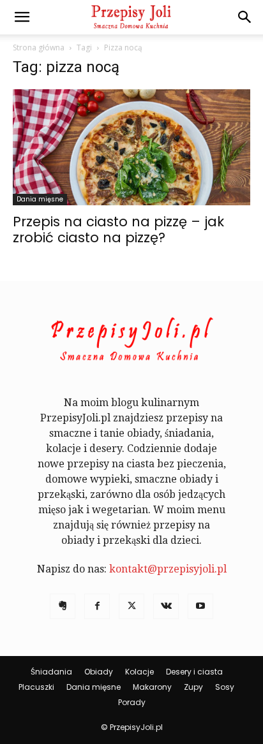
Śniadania (51, 671)
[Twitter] (131, 606)
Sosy (224, 687)
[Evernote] (62, 606)
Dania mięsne (40, 199)
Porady (132, 702)
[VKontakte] (166, 606)
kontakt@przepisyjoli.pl (168, 569)
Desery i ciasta (194, 671)
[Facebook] (97, 606)
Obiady (98, 671)
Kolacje (139, 671)
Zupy (193, 687)
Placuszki (36, 687)
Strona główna (38, 47)
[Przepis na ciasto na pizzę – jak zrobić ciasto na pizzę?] (131, 147)
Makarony (152, 687)
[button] (21, 17)
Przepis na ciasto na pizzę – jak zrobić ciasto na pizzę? (118, 229)
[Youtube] (200, 606)
